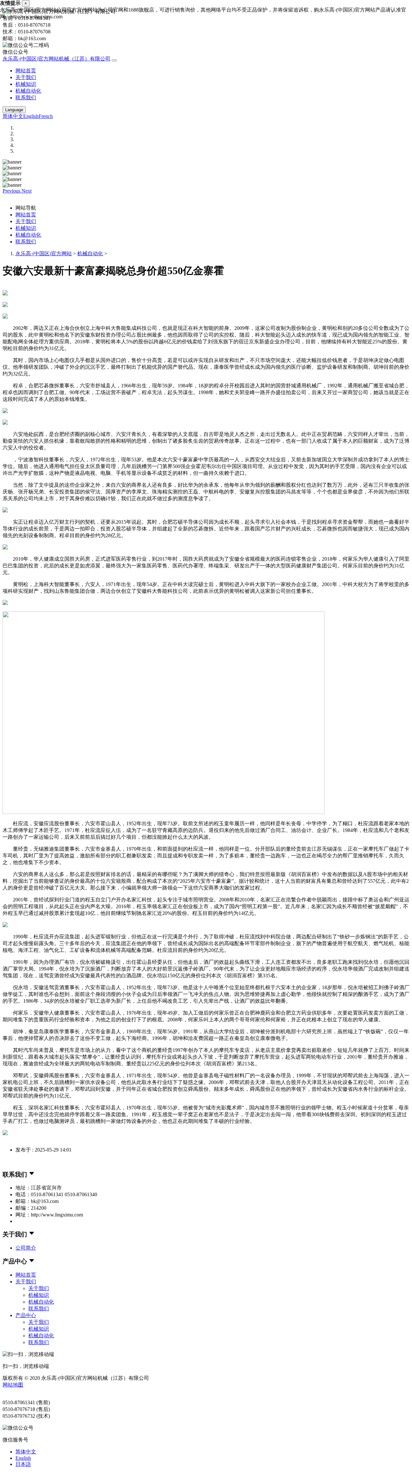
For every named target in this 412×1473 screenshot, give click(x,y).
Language (14, 109)
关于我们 (25, 77)
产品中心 (25, 1315)
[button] (12, 191)
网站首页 (25, 70)
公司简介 (25, 1248)
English (31, 116)
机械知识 (25, 84)
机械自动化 (28, 91)
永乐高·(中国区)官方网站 (43, 253)
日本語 (23, 1464)
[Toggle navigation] (114, 60)
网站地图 (13, 1384)
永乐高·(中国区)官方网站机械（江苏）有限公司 (56, 58)
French (46, 116)
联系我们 (25, 97)
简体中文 (13, 116)
